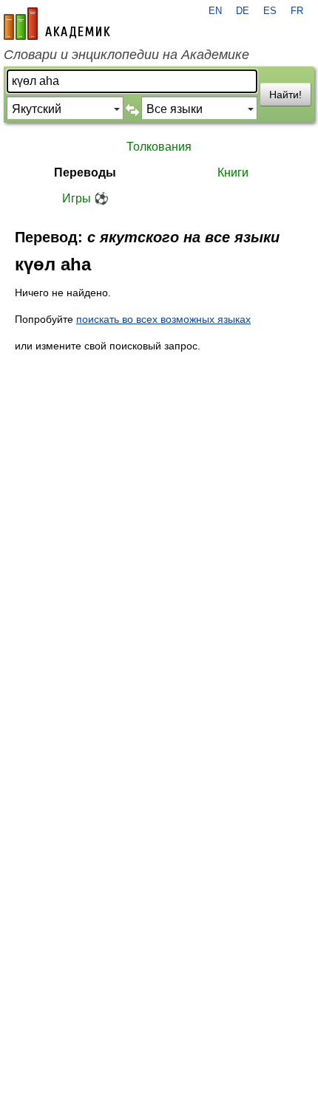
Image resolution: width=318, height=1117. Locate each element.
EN (215, 11)
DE (242, 11)
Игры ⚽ (85, 198)
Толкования (159, 146)
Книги (232, 172)
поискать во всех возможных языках (163, 319)
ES (270, 11)
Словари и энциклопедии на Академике (126, 54)
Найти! (285, 94)
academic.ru (57, 23)
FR (297, 11)
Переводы (85, 172)
